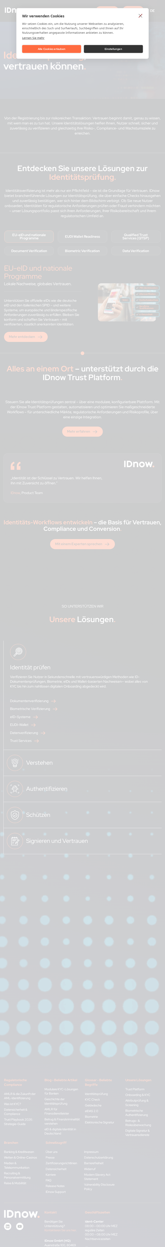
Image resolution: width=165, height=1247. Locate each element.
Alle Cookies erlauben (51, 49)
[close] (140, 15)
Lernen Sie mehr (33, 38)
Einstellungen (113, 49)
